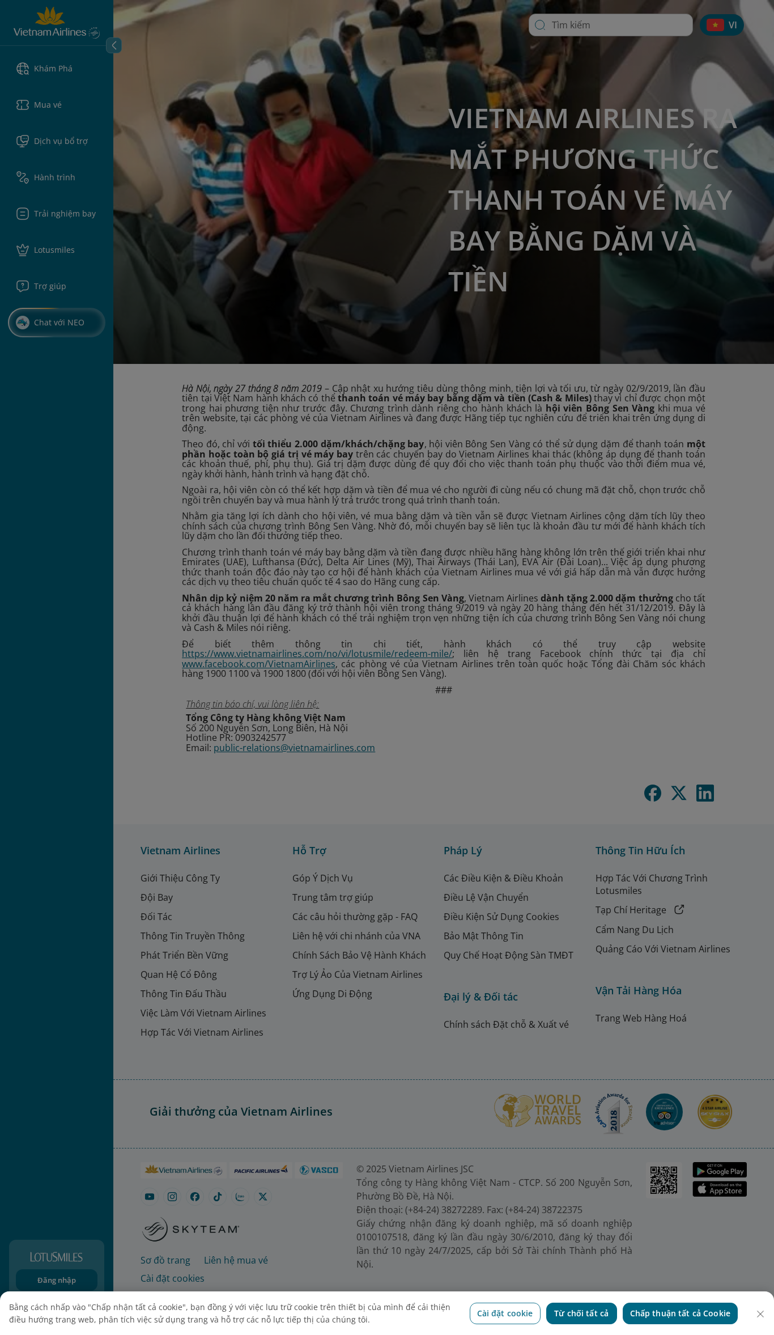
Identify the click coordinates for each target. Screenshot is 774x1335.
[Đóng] (760, 1314)
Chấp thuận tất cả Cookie (680, 1313)
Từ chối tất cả (581, 1313)
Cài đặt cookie (505, 1313)
